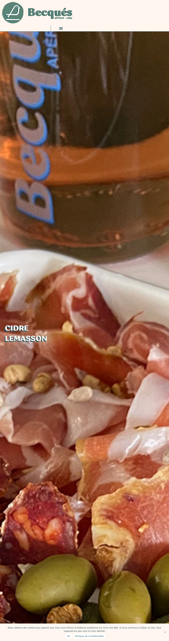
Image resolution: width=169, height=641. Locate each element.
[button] (61, 28)
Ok (68, 636)
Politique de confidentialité (89, 636)
